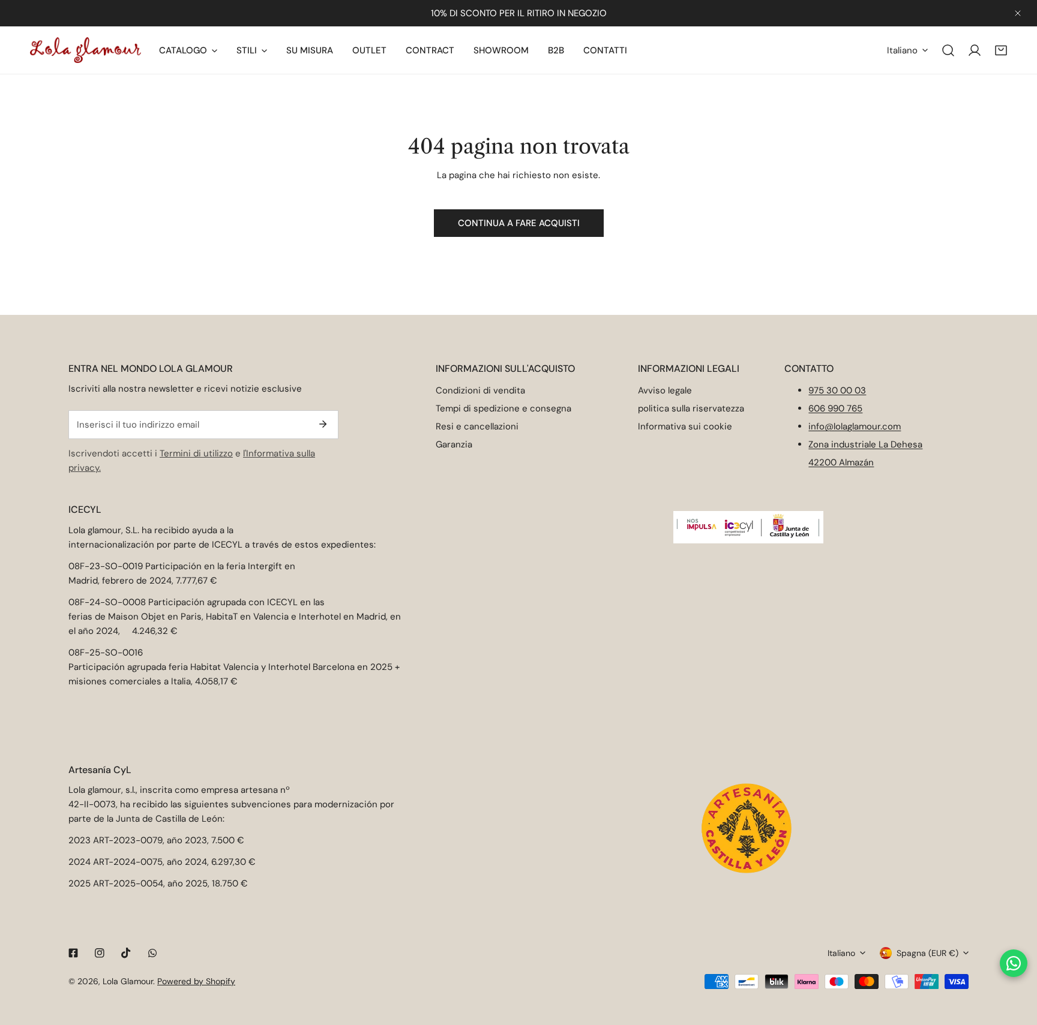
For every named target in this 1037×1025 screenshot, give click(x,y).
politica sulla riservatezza (691, 408)
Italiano (902, 50)
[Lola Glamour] (85, 50)
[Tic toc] (126, 953)
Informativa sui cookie (685, 426)
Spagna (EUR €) (927, 953)
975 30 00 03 (837, 390)
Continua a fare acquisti (519, 223)
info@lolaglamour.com (854, 426)
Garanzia (454, 444)
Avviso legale (665, 390)
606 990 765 (835, 408)
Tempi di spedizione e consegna (503, 408)
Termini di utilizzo (196, 453)
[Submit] (322, 424)
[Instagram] (99, 953)
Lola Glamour (128, 981)
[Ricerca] (948, 50)
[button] (1001, 50)
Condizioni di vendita (480, 390)
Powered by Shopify (196, 981)
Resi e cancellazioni (477, 426)
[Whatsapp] (152, 953)
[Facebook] (73, 953)
